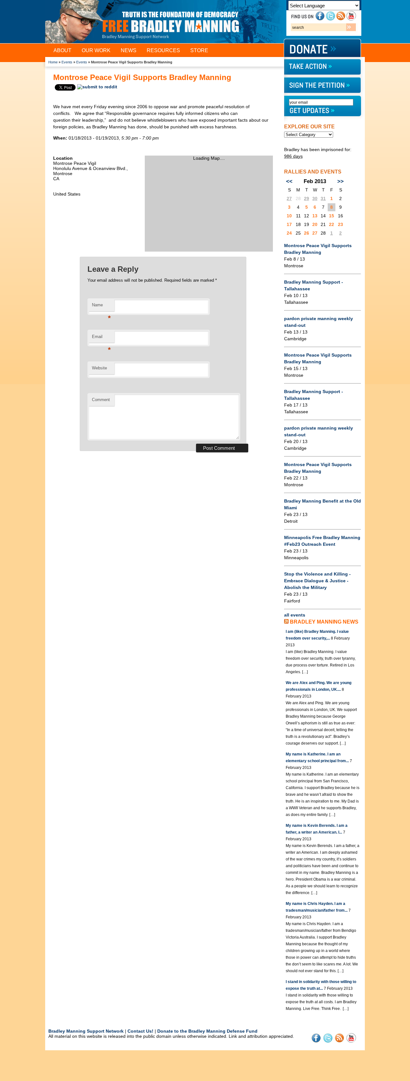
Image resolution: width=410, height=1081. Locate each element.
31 (323, 198)
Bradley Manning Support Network (86, 1031)
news (128, 50)
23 (340, 224)
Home (53, 62)
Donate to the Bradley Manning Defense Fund (207, 1031)
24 (289, 233)
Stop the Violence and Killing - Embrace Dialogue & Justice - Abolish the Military (317, 580)
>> (340, 181)
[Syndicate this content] (286, 622)
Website (99, 368)
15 (331, 215)
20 (314, 224)
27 (289, 198)
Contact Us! (140, 1031)
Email (101, 338)
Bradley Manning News (324, 622)
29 (306, 198)
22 (331, 224)
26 (306, 233)
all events (294, 614)
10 (289, 215)
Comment (101, 399)
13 (314, 215)
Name (101, 307)
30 (314, 198)
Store (199, 50)
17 (289, 224)
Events (67, 62)
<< (289, 181)
